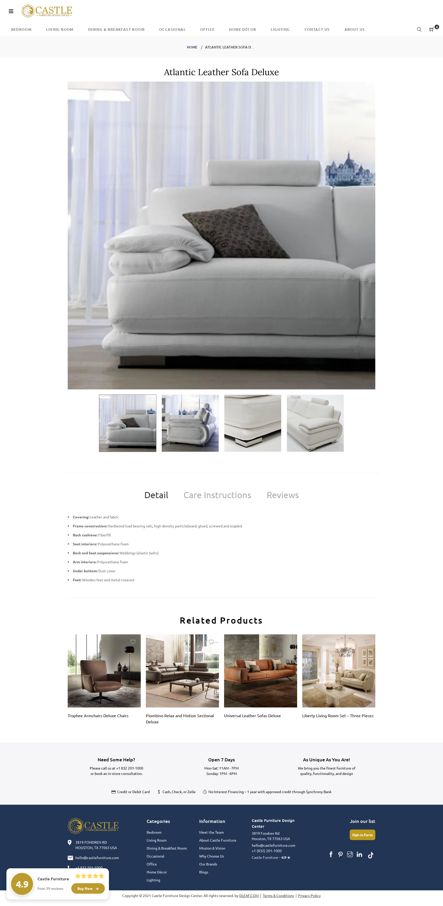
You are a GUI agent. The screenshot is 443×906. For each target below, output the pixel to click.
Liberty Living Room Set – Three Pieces (338, 715)
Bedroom (154, 832)
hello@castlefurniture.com (97, 857)
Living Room (157, 840)
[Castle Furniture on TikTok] (370, 854)
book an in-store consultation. (119, 773)
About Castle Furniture (217, 840)
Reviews (283, 495)
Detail (156, 495)
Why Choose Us (211, 856)
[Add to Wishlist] (133, 642)
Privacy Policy (309, 895)
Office (152, 864)
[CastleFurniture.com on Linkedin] (359, 854)
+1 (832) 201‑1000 (267, 850)
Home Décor (157, 872)
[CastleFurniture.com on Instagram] (350, 854)
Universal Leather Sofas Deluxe (252, 715)
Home (192, 47)
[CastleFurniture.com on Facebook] (331, 854)
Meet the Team (211, 832)
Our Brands (208, 864)
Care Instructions (217, 495)
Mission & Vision (212, 848)
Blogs (203, 872)
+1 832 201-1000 (129, 768)
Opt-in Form (362, 834)
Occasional (155, 856)
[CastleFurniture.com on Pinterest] (340, 854)
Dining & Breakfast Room (167, 848)
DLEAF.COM (249, 895)
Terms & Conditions (278, 895)
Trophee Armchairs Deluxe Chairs (98, 715)
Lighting (153, 880)
